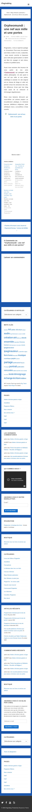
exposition (16, 342)
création (8, 337)
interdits (23, 345)
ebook (24, 338)
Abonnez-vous (11, 727)
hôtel (10, 345)
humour (6, 345)
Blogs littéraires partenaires (11, 575)
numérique (7, 358)
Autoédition (7, 402)
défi (15, 338)
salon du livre (17, 370)
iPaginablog (6, 3)
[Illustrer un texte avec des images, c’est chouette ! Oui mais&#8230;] (9, 201)
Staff (5, 416)
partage (8, 362)
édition (23, 378)
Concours (15, 334)
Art (9, 329)
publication (20, 367)
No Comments (19, 40)
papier (13, 358)
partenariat (16, 362)
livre (6, 355)
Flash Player (11, 385)
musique (22, 355)
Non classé (7, 598)
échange (8, 378)
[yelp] (14, 803)
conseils (20, 333)
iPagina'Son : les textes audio (11, 581)
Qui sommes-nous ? (9, 412)
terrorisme (6, 374)
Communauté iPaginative (10, 588)
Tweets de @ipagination (10, 751)
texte (11, 374)
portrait (13, 366)
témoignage (20, 374)
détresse (19, 338)
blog (11, 333)
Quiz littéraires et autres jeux (11, 578)
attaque (24, 329)
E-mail (6, 502)
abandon (6, 329)
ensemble (9, 341)
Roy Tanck (23, 383)
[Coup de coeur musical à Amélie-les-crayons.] (9, 174)
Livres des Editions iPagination (12, 558)
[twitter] (2, 803)
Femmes (22, 342)
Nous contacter (8, 409)
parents (18, 358)
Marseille (15, 355)
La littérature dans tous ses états (12, 568)
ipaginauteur (11, 351)
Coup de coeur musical (10, 585)
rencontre (8, 370)
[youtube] (10, 803)
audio (7, 333)
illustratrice (14, 345)
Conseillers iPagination (10, 595)
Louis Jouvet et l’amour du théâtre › (22, 228)
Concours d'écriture (9, 571)
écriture (17, 378)
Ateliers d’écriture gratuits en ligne (13, 399)
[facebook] (7, 803)
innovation (19, 345)
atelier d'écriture (16, 330)
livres (10, 355)
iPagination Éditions (9, 406)
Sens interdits (24, 370)
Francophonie (7, 565)
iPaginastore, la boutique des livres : (13, 525)
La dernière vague (22, 351)
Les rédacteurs (8, 591)
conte (23, 334)
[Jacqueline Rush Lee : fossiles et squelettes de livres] (20, 175)
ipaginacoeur (9, 348)
